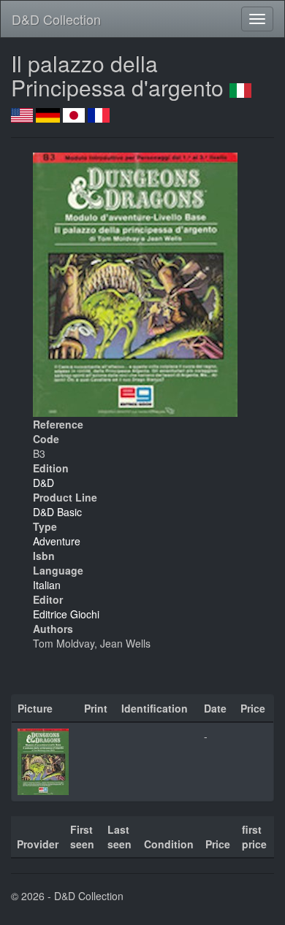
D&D (43, 482)
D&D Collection (56, 18)
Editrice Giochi (66, 614)
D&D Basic (57, 511)
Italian (47, 584)
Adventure (56, 541)
